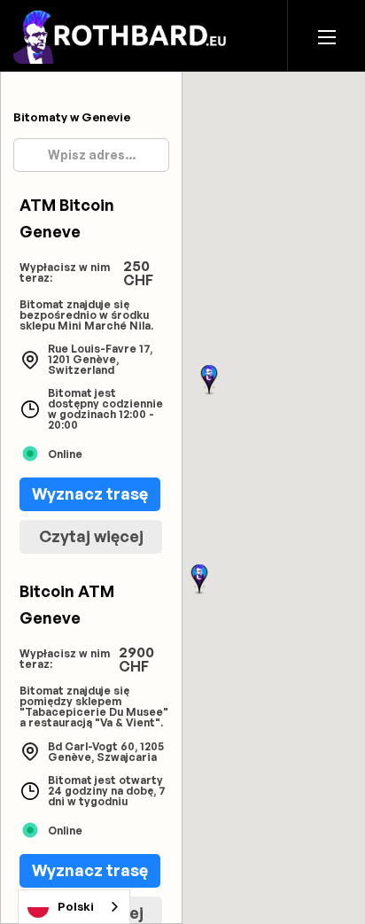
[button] (327, 36)
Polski (76, 906)
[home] (125, 35)
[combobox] (74, 906)
